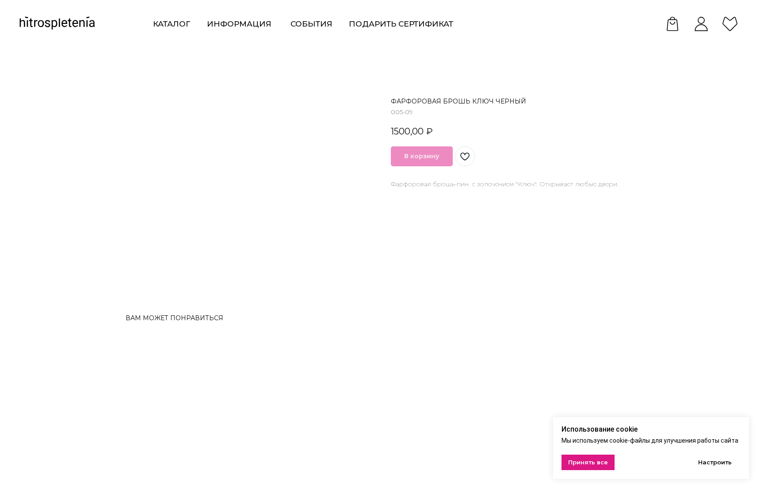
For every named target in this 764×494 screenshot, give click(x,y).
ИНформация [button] (239, 23)
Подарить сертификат (401, 23)
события (311, 23)
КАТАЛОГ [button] (171, 23)
